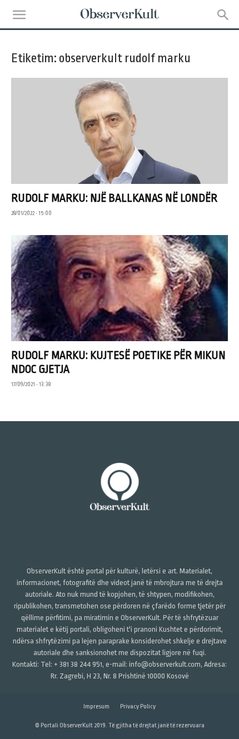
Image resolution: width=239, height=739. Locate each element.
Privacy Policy (138, 706)
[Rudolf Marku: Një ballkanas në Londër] (119, 131)
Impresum (96, 706)
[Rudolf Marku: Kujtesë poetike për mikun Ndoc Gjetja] (119, 288)
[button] (19, 15)
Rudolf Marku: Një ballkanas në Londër (114, 198)
